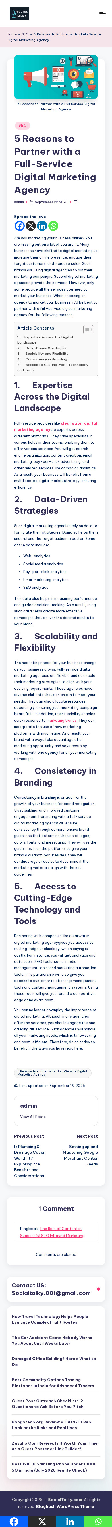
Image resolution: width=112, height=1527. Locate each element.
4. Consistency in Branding (42, 359)
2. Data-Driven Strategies (42, 348)
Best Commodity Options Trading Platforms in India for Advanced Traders (53, 1382)
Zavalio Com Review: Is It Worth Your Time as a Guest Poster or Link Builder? (55, 1446)
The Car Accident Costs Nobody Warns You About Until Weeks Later (52, 1340)
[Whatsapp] (53, 226)
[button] (33, 1116)
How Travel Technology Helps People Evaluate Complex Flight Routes (50, 1319)
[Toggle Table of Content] (85, 329)
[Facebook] (20, 226)
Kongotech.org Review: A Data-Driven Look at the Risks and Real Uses (51, 1424)
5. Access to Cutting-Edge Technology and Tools (52, 367)
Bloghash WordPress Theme (65, 1506)
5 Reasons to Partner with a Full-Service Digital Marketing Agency (52, 1073)
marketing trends (62, 720)
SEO (25, 34)
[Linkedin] (42, 226)
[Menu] (102, 13)
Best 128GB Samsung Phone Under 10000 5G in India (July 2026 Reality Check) (54, 1466)
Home (12, 34)
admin (28, 1105)
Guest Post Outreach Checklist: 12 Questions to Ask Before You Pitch (48, 1403)
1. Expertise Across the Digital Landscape (45, 339)
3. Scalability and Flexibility (43, 353)
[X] (31, 226)
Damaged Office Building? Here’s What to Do (54, 1361)
